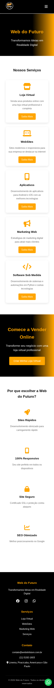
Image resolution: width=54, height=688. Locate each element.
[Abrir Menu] (46, 6)
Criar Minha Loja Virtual (27, 360)
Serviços (27, 634)
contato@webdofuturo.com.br (27, 652)
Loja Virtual (27, 619)
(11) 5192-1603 (27, 657)
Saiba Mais (27, 116)
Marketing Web (27, 629)
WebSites (27, 624)
